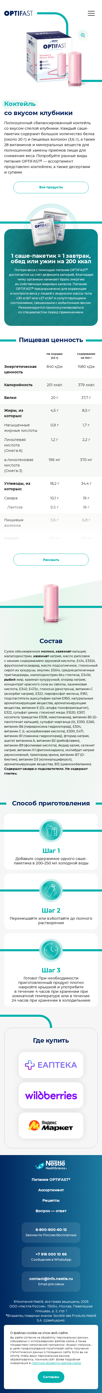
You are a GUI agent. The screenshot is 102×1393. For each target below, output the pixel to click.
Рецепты (51, 1201)
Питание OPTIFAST (51, 1180)
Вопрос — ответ (51, 1211)
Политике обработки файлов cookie (56, 1363)
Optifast (18, 13)
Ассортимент (51, 1190)
